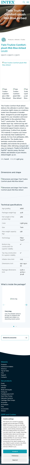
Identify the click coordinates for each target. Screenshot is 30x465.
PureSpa (3, 385)
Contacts (4, 377)
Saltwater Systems (7, 398)
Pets (2, 406)
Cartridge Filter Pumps (8, 400)
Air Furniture (4, 404)
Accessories (5, 409)
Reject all (15, 460)
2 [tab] (16, 326)
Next (25, 95)
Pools (3, 383)
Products (11, 39)
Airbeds (17, 39)
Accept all (15, 451)
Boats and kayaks (6, 390)
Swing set (4, 392)
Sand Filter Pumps (6, 396)
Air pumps (4, 402)
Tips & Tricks (5, 371)
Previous (5, 95)
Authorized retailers (7, 366)
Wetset (3, 411)
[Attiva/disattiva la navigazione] (28, 2)
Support (3, 375)
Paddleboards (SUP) (7, 394)
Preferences (15, 455)
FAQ (2, 373)
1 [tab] (14, 326)
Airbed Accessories (9, 337)
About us (4, 369)
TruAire (23, 39)
